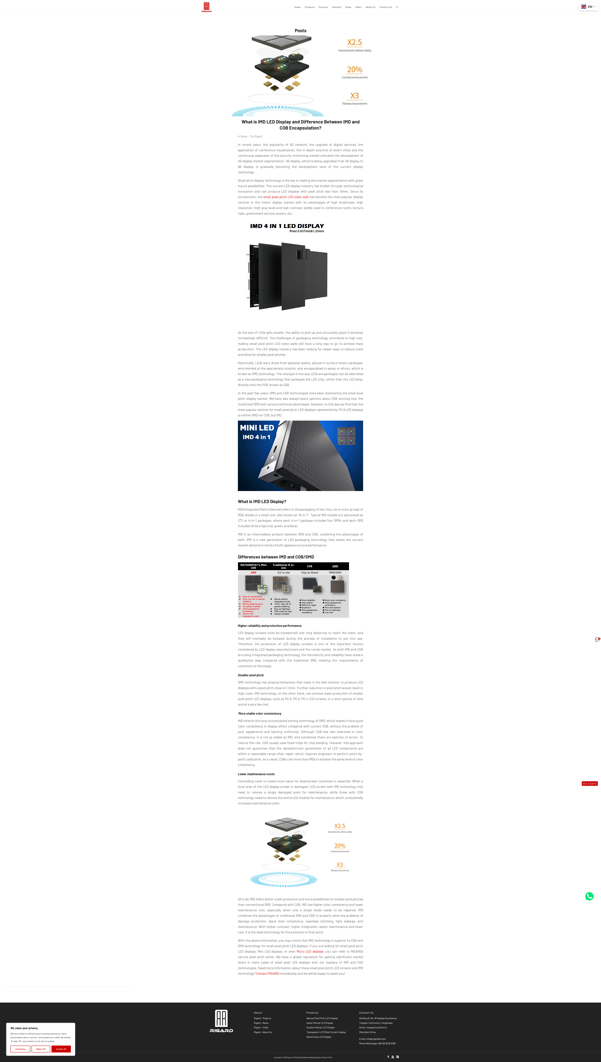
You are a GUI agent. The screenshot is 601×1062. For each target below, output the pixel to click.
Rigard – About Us (263, 1032)
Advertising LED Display (318, 1036)
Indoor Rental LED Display (319, 1022)
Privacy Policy (327, 1057)
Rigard (258, 136)
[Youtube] (392, 1056)
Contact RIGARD (267, 973)
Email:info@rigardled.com (372, 1038)
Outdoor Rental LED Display (320, 1027)
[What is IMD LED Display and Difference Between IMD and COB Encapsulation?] (300, 75)
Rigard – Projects (262, 1018)
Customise (20, 1049)
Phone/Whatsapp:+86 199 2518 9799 (377, 1043)
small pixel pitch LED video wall (285, 197)
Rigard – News (261, 1022)
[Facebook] (388, 1056)
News (244, 136)
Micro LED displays (310, 951)
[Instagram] (397, 1056)
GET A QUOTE (590, 783)
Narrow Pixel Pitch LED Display (322, 1018)
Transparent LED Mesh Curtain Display (326, 1032)
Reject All (40, 1049)
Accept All (61, 1049)
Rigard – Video (261, 1027)
